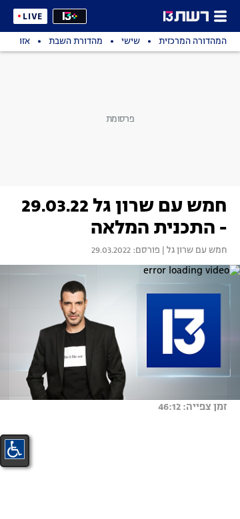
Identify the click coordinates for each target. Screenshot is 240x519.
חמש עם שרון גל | (193, 251)
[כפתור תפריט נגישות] (15, 449)
